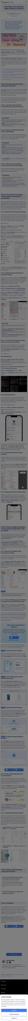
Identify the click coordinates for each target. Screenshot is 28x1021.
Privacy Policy (21, 1004)
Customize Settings (14, 1014)
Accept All (14, 1010)
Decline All (14, 1018)
